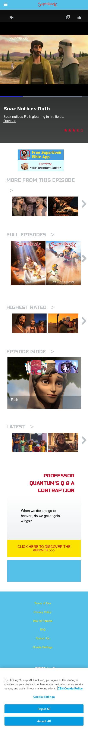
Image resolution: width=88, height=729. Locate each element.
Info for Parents (42, 621)
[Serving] (29, 323)
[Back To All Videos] (10, 18)
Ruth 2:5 (9, 120)
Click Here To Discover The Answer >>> (44, 548)
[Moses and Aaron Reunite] (65, 323)
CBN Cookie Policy (70, 688)
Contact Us (43, 638)
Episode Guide (30, 352)
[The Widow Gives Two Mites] (65, 442)
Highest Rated (30, 307)
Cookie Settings (43, 647)
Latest (20, 427)
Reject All (44, 709)
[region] (44, 698)
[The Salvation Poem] (29, 442)
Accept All (44, 721)
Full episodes (30, 235)
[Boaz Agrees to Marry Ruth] (29, 206)
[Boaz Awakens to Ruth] (65, 206)
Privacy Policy (43, 612)
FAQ (42, 629)
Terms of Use (42, 603)
